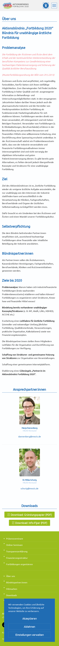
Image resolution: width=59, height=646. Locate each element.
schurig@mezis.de (29, 488)
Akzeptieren (29, 618)
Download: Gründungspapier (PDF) (31, 514)
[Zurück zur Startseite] (16, 5)
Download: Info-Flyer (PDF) (31, 522)
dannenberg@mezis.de (29, 436)
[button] (54, 5)
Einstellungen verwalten (29, 634)
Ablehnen (29, 626)
